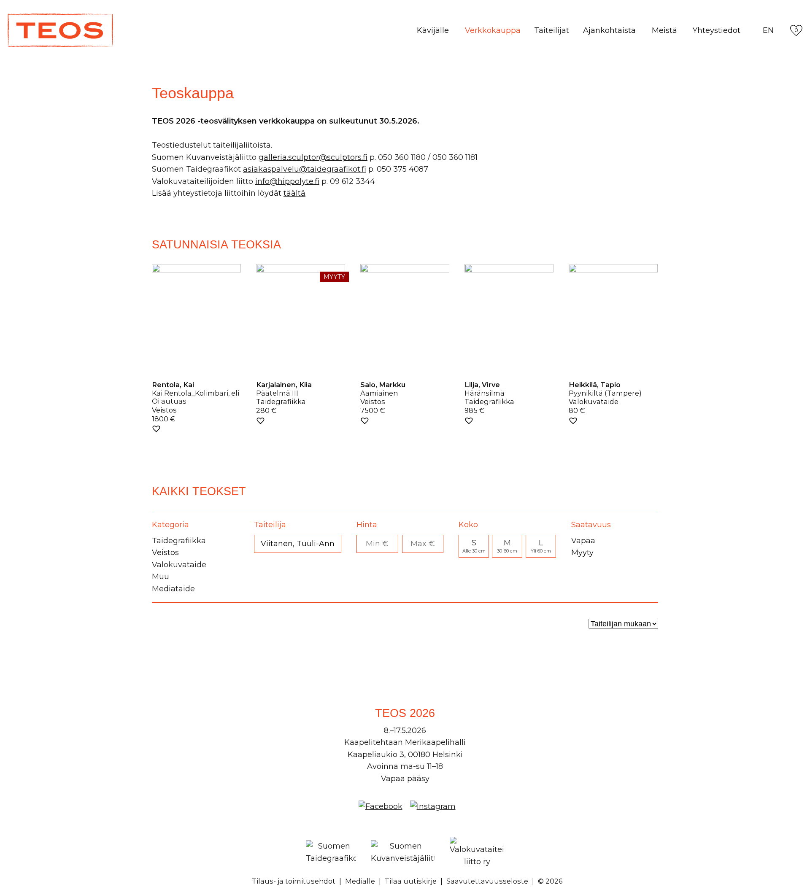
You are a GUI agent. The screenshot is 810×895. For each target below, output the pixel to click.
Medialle (360, 881)
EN (768, 30)
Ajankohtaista (609, 30)
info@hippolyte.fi (287, 181)
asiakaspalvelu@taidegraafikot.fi (304, 169)
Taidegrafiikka (179, 540)
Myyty (582, 552)
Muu (160, 576)
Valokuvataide (179, 564)
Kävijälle (433, 30)
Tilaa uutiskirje (411, 881)
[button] (156, 428)
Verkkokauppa (493, 30)
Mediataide (173, 588)
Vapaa (583, 540)
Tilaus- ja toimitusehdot (293, 881)
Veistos (165, 552)
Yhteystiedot (716, 30)
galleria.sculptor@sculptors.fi (313, 157)
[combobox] (297, 544)
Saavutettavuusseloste (487, 881)
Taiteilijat (551, 30)
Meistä (664, 30)
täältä (294, 193)
